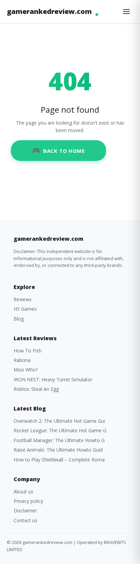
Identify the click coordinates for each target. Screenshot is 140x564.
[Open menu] (126, 11)
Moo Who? (26, 369)
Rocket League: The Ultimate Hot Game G (60, 430)
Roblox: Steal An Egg (36, 389)
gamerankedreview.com (49, 11)
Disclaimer (25, 510)
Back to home (64, 150)
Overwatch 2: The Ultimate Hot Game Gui (59, 421)
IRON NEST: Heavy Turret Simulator (53, 379)
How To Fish (27, 350)
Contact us (25, 520)
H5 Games (25, 309)
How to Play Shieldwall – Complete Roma (59, 459)
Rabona (22, 360)
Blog (19, 318)
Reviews (23, 299)
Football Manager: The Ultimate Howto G (59, 440)
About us (23, 491)
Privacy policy (28, 501)
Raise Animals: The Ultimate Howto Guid (58, 450)
